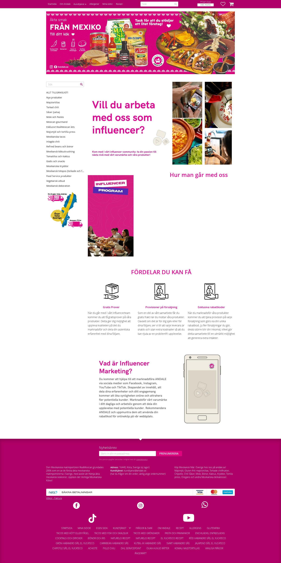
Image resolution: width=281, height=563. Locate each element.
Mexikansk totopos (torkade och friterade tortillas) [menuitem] (65, 171)
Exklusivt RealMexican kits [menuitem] (60, 126)
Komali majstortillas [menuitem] (187, 548)
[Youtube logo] (188, 518)
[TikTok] (92, 518)
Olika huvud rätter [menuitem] (158, 548)
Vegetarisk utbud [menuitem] (55, 180)
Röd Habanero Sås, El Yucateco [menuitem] (207, 538)
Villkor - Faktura (54, 498)
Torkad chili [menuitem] (52, 107)
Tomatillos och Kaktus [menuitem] (58, 156)
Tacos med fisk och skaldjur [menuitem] (111, 533)
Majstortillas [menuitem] (53, 102)
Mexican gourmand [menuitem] (56, 121)
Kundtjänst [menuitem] (79, 4)
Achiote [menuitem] (92, 548)
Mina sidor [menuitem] (107, 4)
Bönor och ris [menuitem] (96, 538)
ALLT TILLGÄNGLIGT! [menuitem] (57, 92)
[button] (225, 4)
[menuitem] (228, 546)
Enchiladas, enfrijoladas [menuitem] (210, 533)
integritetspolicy (141, 459)
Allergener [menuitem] (94, 4)
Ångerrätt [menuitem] (141, 553)
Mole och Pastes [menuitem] (55, 117)
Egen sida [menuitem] (101, 528)
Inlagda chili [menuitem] (53, 141)
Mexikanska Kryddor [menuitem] (57, 166)
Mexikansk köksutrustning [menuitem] (60, 151)
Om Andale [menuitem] (65, 4)
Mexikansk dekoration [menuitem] (58, 185)
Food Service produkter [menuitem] (59, 176)
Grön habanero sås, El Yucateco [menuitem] (75, 543)
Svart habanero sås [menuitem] (178, 543)
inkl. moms (206, 4)
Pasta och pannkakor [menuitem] (177, 533)
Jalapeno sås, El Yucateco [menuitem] (210, 543)
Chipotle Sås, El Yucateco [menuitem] (67, 548)
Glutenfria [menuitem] (213, 528)
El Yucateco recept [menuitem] (172, 538)
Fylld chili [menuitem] (109, 548)
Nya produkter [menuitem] (54, 97)
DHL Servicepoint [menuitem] (131, 548)
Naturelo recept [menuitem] (120, 538)
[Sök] (175, 4)
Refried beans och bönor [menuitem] (59, 146)
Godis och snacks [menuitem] (55, 161)
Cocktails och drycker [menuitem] (68, 538)
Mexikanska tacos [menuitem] (55, 136)
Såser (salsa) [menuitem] (53, 112)
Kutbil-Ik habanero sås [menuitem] (147, 543)
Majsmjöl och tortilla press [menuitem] (60, 131)
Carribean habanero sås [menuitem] (114, 543)
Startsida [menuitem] (52, 4)
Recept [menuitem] (119, 4)
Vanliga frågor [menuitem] (214, 548)
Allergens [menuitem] (195, 528)
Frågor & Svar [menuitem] (144, 528)
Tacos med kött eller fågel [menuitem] (72, 533)
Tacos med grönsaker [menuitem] (146, 533)
